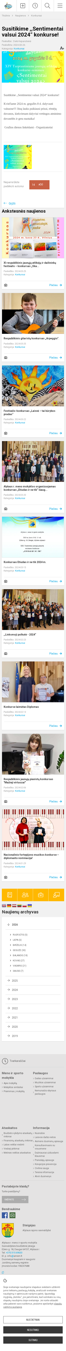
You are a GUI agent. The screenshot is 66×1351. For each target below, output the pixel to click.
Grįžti (12, 203)
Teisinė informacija (44, 1172)
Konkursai (36, 15)
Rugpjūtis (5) (20, 934)
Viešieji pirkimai (11, 1148)
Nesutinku (33, 1330)
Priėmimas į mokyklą (14, 1091)
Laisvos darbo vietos (45, 1137)
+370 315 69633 (14, 1252)
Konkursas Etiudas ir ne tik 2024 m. (25, 562)
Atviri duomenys (43, 1176)
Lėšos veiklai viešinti (14, 1144)
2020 (15, 1026)
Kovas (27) (19, 960)
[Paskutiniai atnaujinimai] (35, 5)
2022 (15, 1008)
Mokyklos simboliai (13, 1087)
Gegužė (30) (19, 950)
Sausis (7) (18, 971)
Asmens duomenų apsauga (49, 1141)
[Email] (12, 1215)
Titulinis (6, 15)
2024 (15, 989)
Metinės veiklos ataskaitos (17, 1152)
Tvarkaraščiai (17, 1061)
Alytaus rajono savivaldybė (37, 1230)
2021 (15, 1017)
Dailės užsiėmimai (44, 1078)
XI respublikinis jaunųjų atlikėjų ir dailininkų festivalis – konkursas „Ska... (30, 264)
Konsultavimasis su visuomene (45, 1147)
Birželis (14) (19, 945)
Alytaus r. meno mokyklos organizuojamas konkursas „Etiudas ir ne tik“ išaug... (30, 488)
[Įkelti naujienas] (23, 5)
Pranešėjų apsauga (44, 1160)
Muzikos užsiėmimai (45, 1082)
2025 (15, 980)
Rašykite (9, 1199)
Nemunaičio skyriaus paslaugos (45, 1092)
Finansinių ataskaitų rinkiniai (18, 1140)
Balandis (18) (20, 955)
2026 (15, 924)
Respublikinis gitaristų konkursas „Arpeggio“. (31, 338)
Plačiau (53, 285)
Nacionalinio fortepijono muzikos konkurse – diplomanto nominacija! (31, 856)
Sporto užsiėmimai (44, 1086)
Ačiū (37, 184)
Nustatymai (33, 1319)
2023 (15, 999)
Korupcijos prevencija (45, 1164)
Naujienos (20, 15)
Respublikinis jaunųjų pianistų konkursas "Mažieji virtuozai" (28, 781)
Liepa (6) (17, 940)
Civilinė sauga (42, 1168)
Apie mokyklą (10, 1083)
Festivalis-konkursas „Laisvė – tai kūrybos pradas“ (29, 412)
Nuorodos (40, 1133)
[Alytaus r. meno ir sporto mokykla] (8, 5)
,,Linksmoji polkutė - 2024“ (20, 634)
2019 (15, 1036)
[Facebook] (5, 1215)
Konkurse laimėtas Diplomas (21, 706)
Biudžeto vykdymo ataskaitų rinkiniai (18, 1135)
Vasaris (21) (19, 965)
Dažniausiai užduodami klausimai (47, 1154)
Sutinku (33, 1340)
